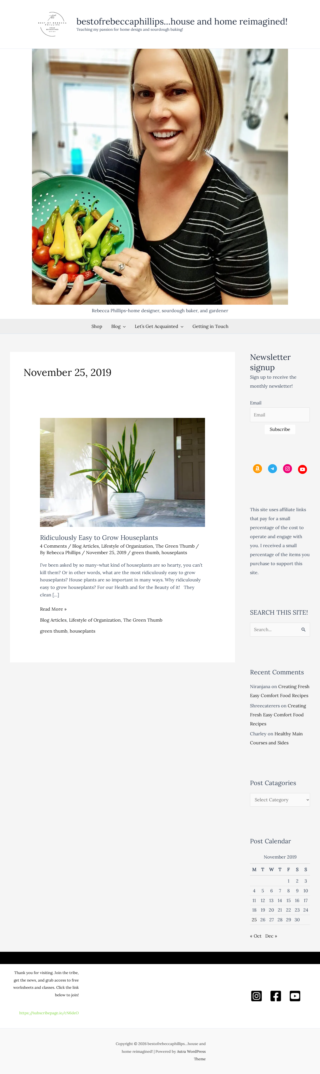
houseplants (174, 552)
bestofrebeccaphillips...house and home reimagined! (182, 21)
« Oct (256, 936)
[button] (123, 326)
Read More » (53, 609)
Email (256, 403)
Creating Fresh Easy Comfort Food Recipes (278, 715)
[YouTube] (295, 996)
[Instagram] (256, 996)
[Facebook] (276, 996)
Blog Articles (85, 546)
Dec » (271, 936)
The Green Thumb (175, 546)
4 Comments (53, 546)
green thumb (145, 552)
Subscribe (280, 429)
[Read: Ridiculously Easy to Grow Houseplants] (122, 472)
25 (254, 920)
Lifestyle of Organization (127, 546)
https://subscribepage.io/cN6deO (49, 1013)
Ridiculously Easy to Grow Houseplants (99, 537)
